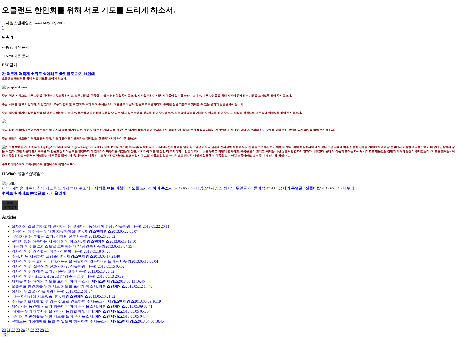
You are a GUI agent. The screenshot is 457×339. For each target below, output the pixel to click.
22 (13, 330)
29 (47, 330)
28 (42, 330)
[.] (4, 121)
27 (37, 330)
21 (8, 330)
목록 (10, 205)
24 (23, 330)
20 (4, 330)
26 (32, 330)
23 (18, 330)
